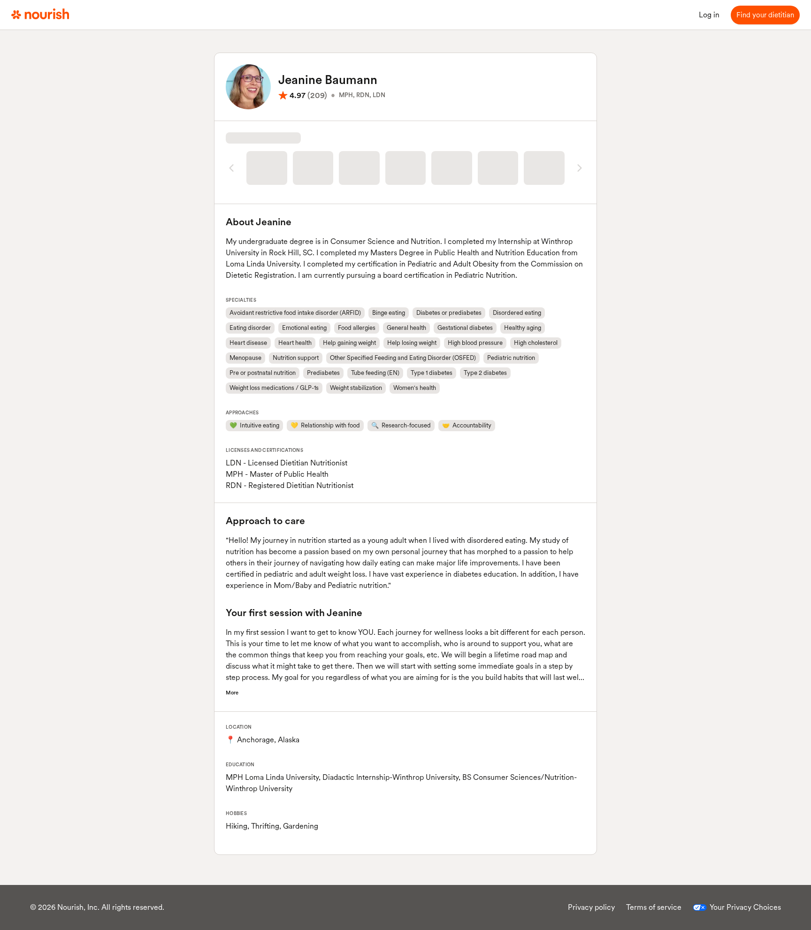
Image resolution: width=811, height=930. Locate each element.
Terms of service (653, 907)
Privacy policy (591, 907)
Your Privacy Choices (745, 907)
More (232, 692)
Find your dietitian (765, 15)
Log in (709, 14)
